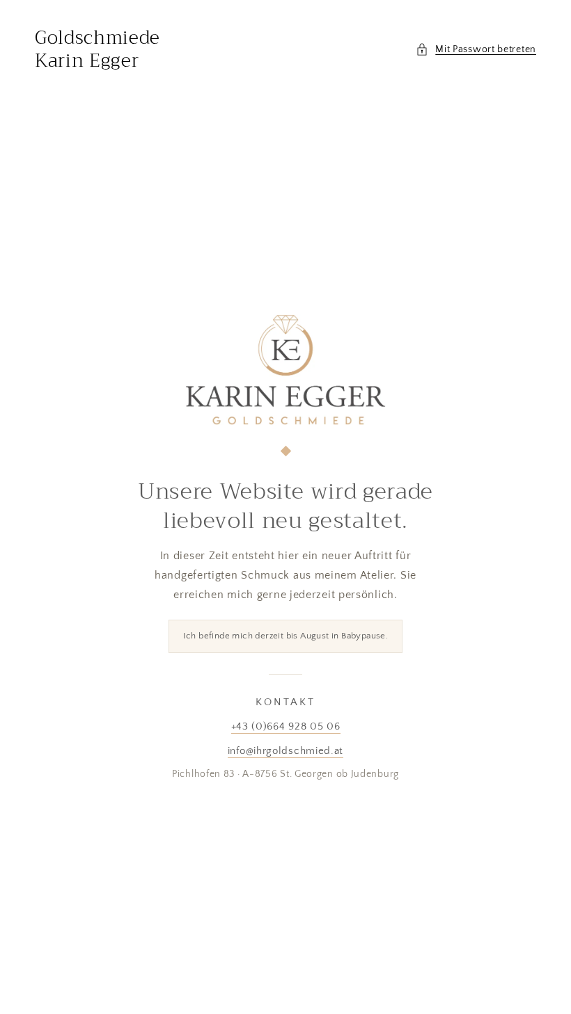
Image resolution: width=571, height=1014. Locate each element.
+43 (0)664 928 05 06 (286, 726)
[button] (476, 49)
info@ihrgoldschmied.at (285, 751)
